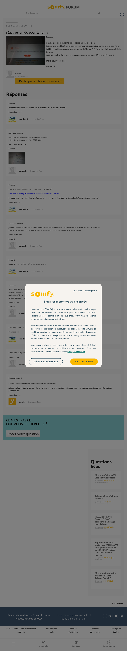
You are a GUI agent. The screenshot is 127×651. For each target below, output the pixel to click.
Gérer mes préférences (46, 361)
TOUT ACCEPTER (84, 361)
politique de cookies (76, 351)
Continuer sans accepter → (85, 290)
